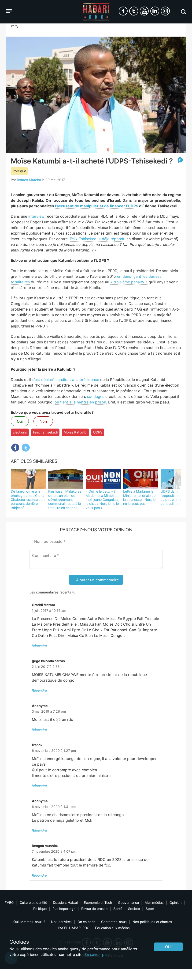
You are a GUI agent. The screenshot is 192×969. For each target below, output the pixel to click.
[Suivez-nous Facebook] (123, 11)
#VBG (9, 902)
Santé (117, 909)
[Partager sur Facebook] (15, 447)
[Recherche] (183, 12)
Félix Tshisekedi (45, 432)
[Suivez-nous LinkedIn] (154, 11)
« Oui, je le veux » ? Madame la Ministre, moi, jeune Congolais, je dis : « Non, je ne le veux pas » (102, 499)
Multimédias (154, 902)
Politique (19, 171)
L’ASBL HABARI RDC (73, 928)
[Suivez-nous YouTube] (144, 11)
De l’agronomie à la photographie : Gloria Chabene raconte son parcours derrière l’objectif (27, 499)
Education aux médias (112, 928)
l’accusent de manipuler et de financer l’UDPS (96, 206)
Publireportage (63, 909)
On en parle (86, 922)
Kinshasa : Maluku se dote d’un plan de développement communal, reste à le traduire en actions (64, 499)
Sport (150, 909)
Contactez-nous (114, 922)
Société (134, 909)
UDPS (97, 432)
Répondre (39, 646)
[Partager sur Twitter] (25, 447)
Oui (20, 421)
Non (43, 421)
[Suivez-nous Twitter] (133, 11)
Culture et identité (33, 902)
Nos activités (61, 922)
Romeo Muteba (29, 180)
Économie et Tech (98, 902)
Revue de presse (94, 909)
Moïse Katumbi (75, 432)
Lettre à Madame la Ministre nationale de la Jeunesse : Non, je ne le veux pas (139, 497)
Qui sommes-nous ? (29, 922)
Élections (20, 432)
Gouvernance (128, 902)
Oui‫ (168, 946)
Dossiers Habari (65, 902)
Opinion (175, 902)
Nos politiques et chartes (153, 922)
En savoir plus (97, 954)
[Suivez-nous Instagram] (165, 11)
